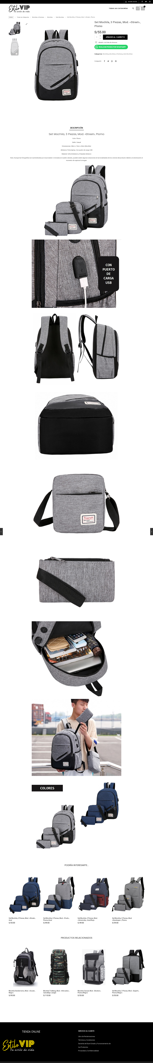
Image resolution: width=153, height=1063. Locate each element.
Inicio (11, 17)
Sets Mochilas (60, 17)
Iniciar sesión (132, 1)
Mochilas (50, 17)
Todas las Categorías (23, 17)
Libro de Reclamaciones (86, 1036)
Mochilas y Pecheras (38, 17)
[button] (86, 66)
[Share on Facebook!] (104, 61)
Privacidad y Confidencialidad (88, 1051)
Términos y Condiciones (86, 1040)
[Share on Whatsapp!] (112, 61)
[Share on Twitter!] (108, 61)
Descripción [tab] (76, 128)
